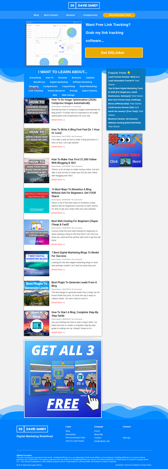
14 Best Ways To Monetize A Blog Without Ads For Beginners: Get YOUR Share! (74, 193)
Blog (36, 15)
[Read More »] (58, 120)
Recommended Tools (75, 437)
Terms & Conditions (132, 465)
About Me (98, 434)
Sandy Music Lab (101, 441)
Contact (97, 438)
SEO (55, 95)
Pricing (73, 91)
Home (97, 431)
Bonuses (76, 78)
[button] (150, 6)
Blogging (34, 86)
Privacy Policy (146, 465)
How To (49, 78)
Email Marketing (88, 86)
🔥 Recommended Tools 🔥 (120, 15)
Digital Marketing (59, 82)
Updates (90, 78)
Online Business (56, 91)
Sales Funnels (89, 91)
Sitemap (126, 438)
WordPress (39, 82)
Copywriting (68, 86)
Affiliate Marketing (82, 82)
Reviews (62, 78)
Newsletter (71, 434)
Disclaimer (119, 465)
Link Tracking (36, 91)
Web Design (68, 95)
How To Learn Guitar (75, 441)
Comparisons (50, 86)
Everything (35, 78)
